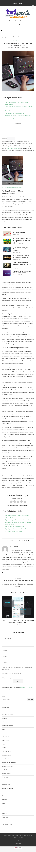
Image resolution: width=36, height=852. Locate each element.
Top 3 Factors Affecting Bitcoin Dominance (12, 187)
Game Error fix (5, 736)
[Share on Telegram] (26, 540)
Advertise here (11, 139)
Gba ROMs (4, 747)
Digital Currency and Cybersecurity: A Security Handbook (19, 106)
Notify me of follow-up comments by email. (12, 673)
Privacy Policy (5, 810)
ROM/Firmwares (6, 784)
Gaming (3, 744)
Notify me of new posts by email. (10, 678)
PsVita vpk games (6, 777)
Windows (4, 803)
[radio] (11, 502)
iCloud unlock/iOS (6, 751)
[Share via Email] (28, 540)
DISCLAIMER (5, 817)
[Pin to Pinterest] (24, 540)
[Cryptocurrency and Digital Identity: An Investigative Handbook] (7, 249)
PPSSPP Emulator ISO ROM (9, 762)
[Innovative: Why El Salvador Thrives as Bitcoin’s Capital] (7, 257)
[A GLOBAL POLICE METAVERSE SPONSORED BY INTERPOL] (7, 273)
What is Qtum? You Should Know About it (15, 113)
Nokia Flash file (5, 758)
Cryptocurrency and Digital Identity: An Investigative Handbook (20, 248)
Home (3, 36)
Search (3, 696)
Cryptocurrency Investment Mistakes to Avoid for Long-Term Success (22, 264)
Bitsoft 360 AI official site (13, 148)
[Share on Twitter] (22, 540)
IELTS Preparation (6, 755)
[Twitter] (19, 24)
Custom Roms (5, 722)
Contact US (4, 813)
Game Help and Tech (7, 824)
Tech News (4, 799)
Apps (3, 710)
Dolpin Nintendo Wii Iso (7, 725)
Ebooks (3, 729)
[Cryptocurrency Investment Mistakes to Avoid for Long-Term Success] (7, 265)
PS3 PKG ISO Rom (6, 773)
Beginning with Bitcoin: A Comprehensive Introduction (18, 115)
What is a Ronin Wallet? (19, 232)
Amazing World (5, 707)
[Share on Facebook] (21, 540)
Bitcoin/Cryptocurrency (13, 36)
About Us (4, 821)
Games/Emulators (6, 740)
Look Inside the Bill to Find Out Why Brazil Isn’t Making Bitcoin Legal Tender (22, 240)
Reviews (4, 781)
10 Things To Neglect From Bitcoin (13, 118)
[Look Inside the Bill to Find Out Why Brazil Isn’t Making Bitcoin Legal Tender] (7, 241)
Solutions (4, 792)
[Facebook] (16, 24)
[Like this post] (19, 540)
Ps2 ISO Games (5, 770)
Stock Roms (4, 795)
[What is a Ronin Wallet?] (7, 233)
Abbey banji (16, 47)
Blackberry (4, 718)
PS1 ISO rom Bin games (7, 766)
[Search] (34, 30)
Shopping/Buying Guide (7, 788)
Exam (3, 733)
